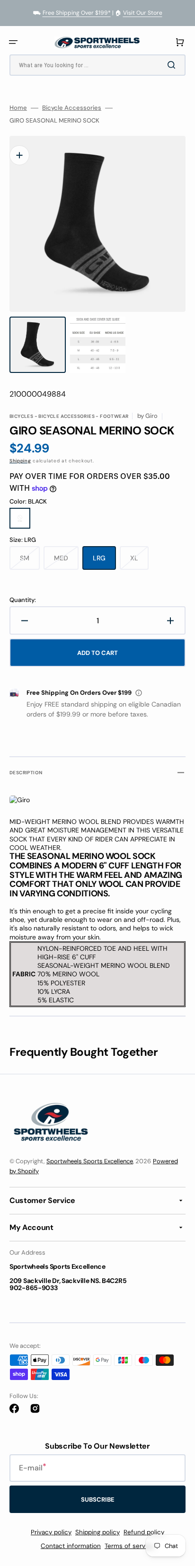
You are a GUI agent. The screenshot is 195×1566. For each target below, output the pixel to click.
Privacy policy (51, 1532)
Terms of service (129, 1546)
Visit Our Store (142, 13)
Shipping (20, 461)
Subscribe (98, 1499)
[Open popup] (138, 693)
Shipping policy (97, 1532)
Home (18, 108)
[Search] (173, 64)
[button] (13, 42)
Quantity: (22, 600)
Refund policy (144, 1532)
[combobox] (97, 65)
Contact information (71, 1546)
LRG (104, 562)
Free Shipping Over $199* (77, 13)
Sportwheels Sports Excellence (89, 1161)
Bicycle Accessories (71, 108)
